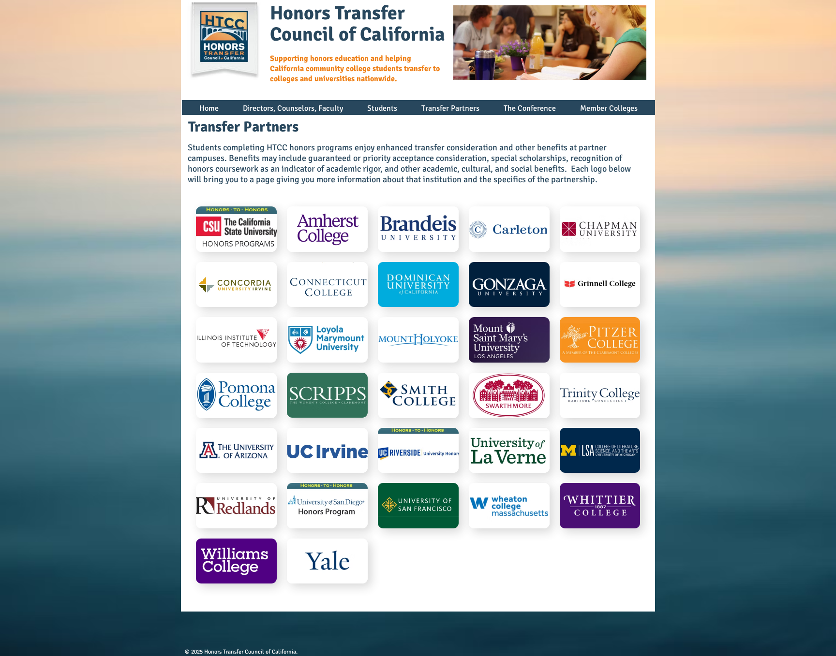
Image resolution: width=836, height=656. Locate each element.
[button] (293, 111)
